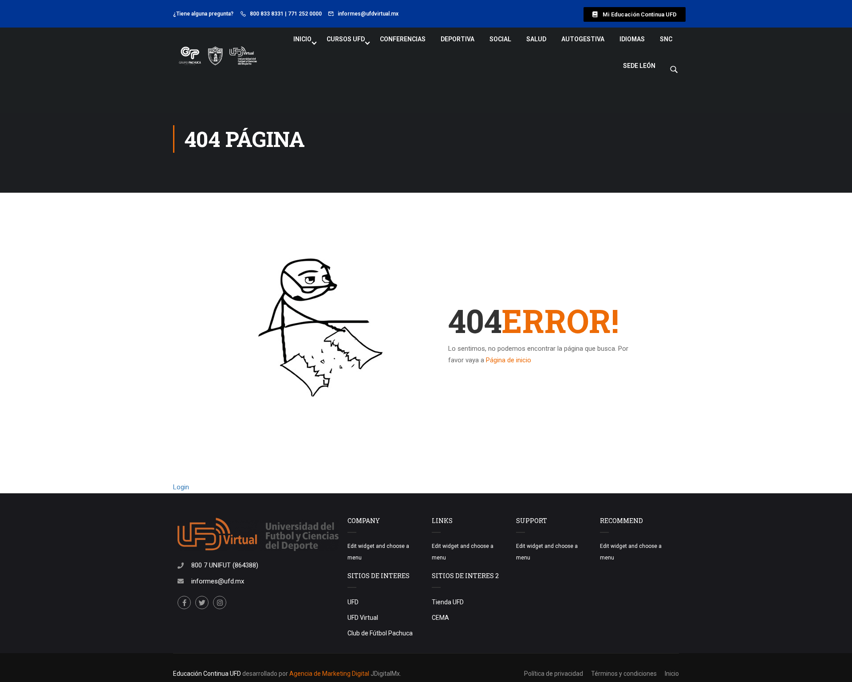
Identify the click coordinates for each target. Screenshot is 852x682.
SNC (666, 39)
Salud (536, 39)
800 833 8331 (267, 14)
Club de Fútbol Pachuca (380, 633)
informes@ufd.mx (217, 581)
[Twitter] (202, 602)
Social (500, 39)
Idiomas (632, 39)
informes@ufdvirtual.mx (368, 14)
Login (181, 487)
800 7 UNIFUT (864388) (224, 565)
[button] (635, 14)
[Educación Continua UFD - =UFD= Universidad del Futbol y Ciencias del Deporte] (217, 56)
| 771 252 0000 (303, 14)
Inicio (302, 39)
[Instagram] (219, 602)
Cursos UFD (346, 39)
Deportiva (457, 39)
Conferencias (403, 39)
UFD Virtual (362, 617)
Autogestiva (582, 39)
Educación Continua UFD (207, 673)
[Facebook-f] (184, 602)
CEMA (440, 617)
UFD (353, 602)
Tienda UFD (448, 602)
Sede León (639, 65)
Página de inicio (508, 360)
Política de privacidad (553, 673)
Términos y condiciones (624, 673)
